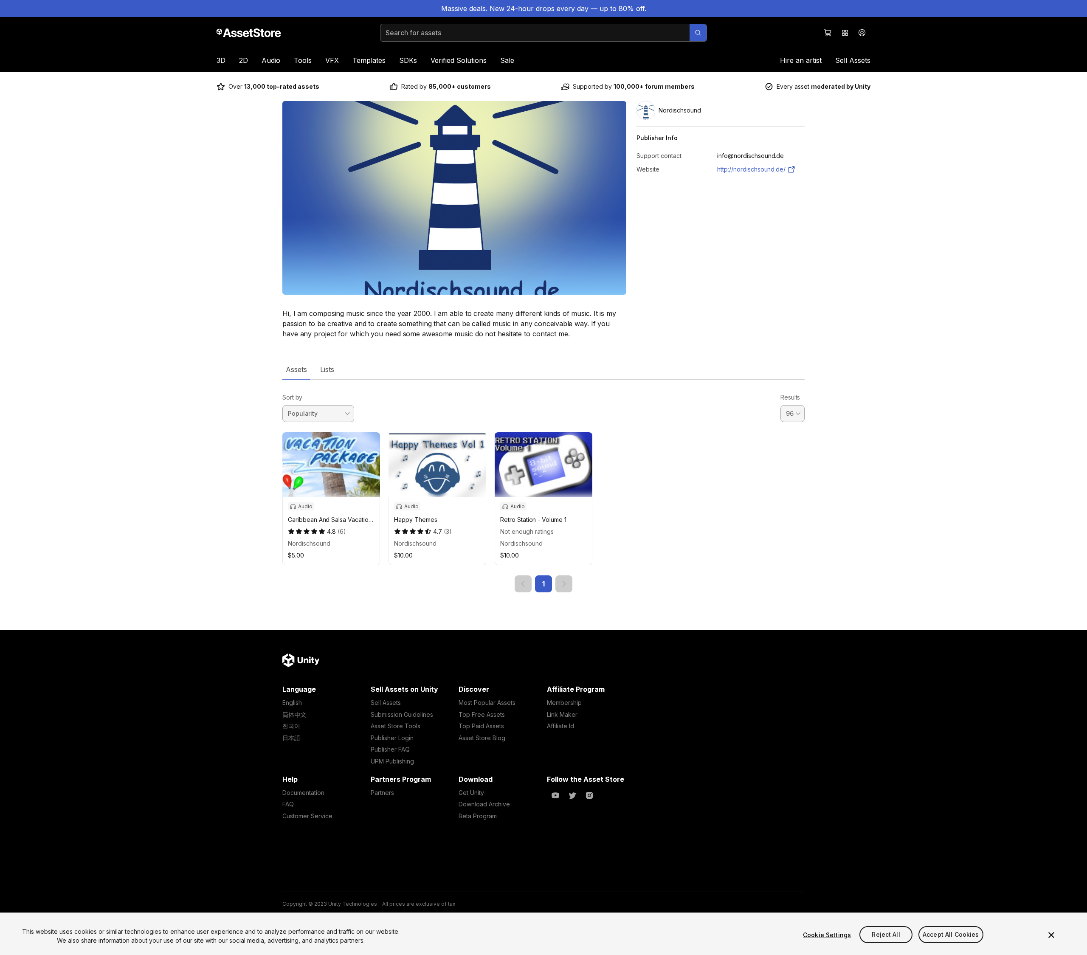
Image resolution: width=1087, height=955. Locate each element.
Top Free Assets (482, 714)
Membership (564, 702)
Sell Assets (852, 60)
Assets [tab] (296, 369)
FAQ (288, 804)
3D (221, 60)
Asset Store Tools (395, 726)
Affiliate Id (560, 726)
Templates (369, 60)
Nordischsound (309, 543)
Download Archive (484, 804)
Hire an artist (801, 60)
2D (243, 60)
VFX (332, 60)
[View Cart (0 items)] (827, 32)
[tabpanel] (543, 486)
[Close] (1051, 935)
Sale (507, 60)
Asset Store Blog (482, 737)
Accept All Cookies (951, 934)
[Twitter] (572, 795)
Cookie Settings (827, 934)
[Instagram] (589, 795)
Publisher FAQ (390, 749)
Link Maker (562, 714)
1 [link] (543, 584)
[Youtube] (555, 795)
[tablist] (543, 369)
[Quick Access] (844, 32)
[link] (523, 583)
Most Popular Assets (487, 702)
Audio (271, 60)
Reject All (886, 934)
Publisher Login (392, 737)
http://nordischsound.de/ (751, 169)
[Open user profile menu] (861, 32)
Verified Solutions (459, 60)
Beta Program (478, 816)
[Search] (698, 32)
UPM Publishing (392, 761)
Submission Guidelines (402, 714)
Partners (382, 792)
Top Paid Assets (481, 726)
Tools (303, 60)
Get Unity (471, 792)
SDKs (408, 60)
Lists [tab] (327, 369)
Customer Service (307, 816)
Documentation (303, 792)
